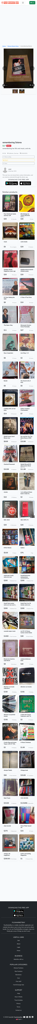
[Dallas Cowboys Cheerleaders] (27, 398)
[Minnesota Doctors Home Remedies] (27, 314)
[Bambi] (10, 370)
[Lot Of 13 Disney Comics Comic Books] (27, 620)
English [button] (20, 1019)
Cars (18, 978)
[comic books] (27, 231)
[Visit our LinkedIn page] (32, 1017)
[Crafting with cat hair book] (10, 398)
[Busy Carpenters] (10, 342)
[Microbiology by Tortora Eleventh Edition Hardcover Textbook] (27, 203)
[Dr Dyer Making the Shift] (10, 286)
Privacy (18, 1003)
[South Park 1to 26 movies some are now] (27, 592)
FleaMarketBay (18, 1017)
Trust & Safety (19, 1000)
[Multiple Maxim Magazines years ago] (10, 258)
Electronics (18, 975)
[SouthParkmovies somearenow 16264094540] (27, 564)
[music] (10, 231)
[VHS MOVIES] (27, 787)
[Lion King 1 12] (27, 342)
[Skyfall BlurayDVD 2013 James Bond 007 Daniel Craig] (27, 453)
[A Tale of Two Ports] (27, 286)
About (18, 944)
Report (6, 160)
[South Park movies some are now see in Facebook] (10, 592)
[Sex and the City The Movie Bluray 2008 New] (27, 425)
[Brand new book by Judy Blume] (10, 648)
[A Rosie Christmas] (27, 731)
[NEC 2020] (10, 509)
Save (6, 163)
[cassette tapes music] (10, 620)
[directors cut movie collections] (10, 676)
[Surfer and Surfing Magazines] (27, 843)
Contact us (19, 1010)
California (11, 153)
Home (4, 46)
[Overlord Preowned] (10, 453)
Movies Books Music (13, 46)
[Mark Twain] (10, 787)
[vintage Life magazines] (10, 843)
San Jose (16, 153)
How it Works (18, 997)
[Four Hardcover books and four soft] (10, 203)
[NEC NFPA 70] (27, 509)
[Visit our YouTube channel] (24, 1017)
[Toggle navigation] (23, 2)
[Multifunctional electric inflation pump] (27, 258)
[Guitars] (27, 537)
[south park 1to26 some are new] (10, 564)
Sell (18, 940)
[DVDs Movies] (10, 537)
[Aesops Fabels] (10, 759)
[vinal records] (10, 815)
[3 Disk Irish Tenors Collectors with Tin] (27, 704)
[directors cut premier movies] (10, 704)
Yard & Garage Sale (18, 985)
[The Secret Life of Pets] (27, 370)
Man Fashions (18, 971)
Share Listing (8, 157)
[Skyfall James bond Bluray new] (10, 425)
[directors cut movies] (27, 676)
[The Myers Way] (10, 314)
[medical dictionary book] (27, 648)
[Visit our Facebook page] (30, 1017)
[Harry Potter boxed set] (27, 815)
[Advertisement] (18, 25)
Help (18, 993)
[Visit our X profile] (27, 1017)
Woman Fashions (18, 968)
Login (18, 947)
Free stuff (18, 981)
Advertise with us (18, 959)
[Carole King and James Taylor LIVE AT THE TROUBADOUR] (10, 731)
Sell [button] (33, 3)
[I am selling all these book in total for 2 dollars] (27, 481)
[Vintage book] (27, 759)
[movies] (10, 481)
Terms (18, 1007)
